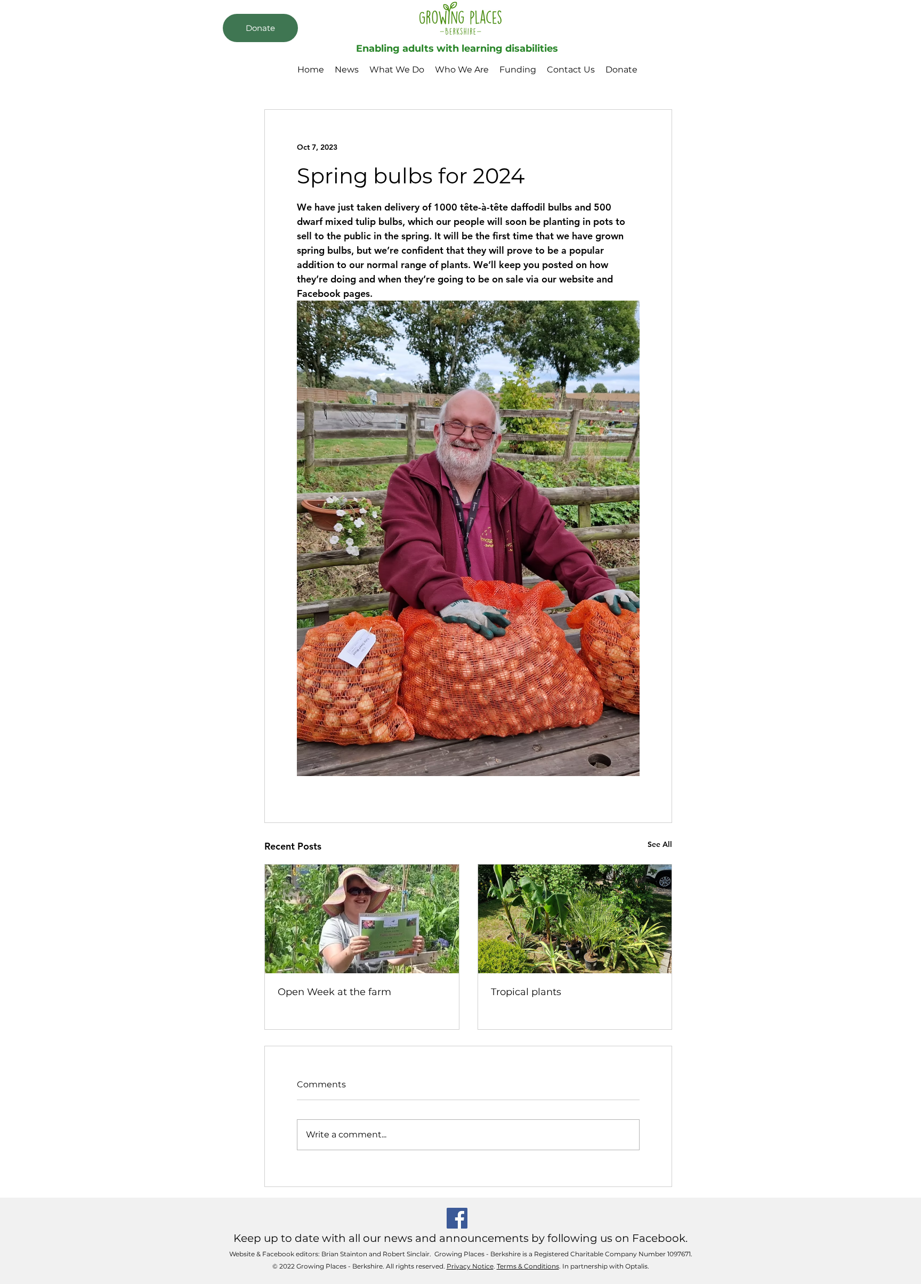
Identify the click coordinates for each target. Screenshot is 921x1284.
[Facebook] (457, 1218)
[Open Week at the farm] (362, 919)
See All (660, 844)
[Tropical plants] (575, 919)
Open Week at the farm (334, 992)
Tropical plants (526, 992)
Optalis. (637, 1266)
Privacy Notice (470, 1266)
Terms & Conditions (528, 1266)
